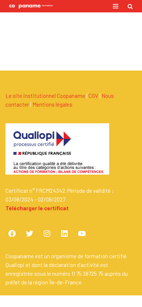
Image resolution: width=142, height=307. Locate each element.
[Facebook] (12, 233)
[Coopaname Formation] (29, 6)
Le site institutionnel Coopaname (45, 95)
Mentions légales (52, 104)
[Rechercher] (130, 6)
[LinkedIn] (64, 233)
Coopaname (95, 301)
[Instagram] (47, 233)
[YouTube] (81, 233)
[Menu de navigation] (115, 6)
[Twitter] (29, 233)
